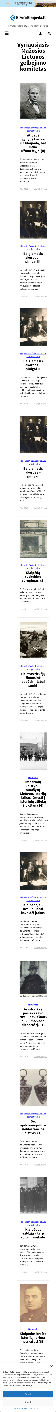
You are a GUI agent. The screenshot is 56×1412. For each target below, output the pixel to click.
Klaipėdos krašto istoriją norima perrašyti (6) (33, 1337)
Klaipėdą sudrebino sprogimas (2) (33, 576)
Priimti (28, 1394)
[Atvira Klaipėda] (28, 20)
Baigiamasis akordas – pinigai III (33, 257)
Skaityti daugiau (40, 189)
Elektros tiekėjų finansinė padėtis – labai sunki (33, 679)
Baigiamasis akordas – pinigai (33, 472)
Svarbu (36, 130)
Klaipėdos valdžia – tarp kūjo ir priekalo (33, 1233)
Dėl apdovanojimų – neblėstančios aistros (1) (33, 1127)
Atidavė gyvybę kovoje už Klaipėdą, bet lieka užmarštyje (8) (33, 143)
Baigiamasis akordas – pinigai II (33, 365)
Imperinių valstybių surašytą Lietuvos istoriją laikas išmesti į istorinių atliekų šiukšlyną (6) (33, 793)
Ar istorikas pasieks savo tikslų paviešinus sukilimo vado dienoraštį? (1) (33, 1017)
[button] (51, 1366)
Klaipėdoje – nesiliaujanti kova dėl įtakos (33, 908)
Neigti (28, 1402)
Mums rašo (33, 777)
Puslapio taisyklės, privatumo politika (28, 1408)
